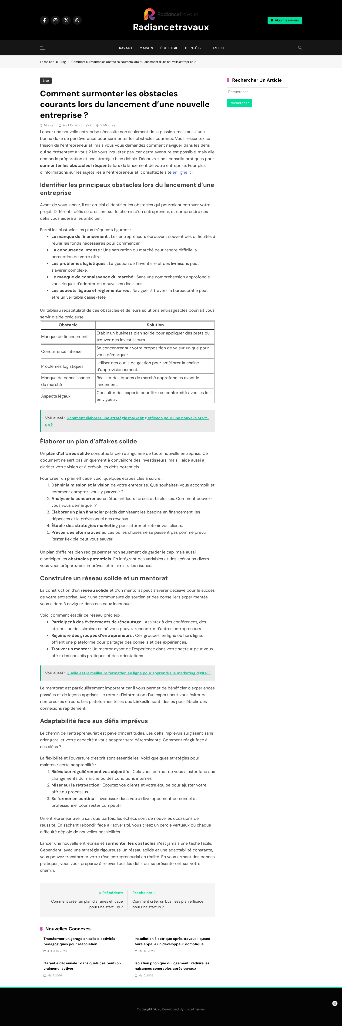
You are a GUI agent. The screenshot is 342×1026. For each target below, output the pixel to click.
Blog (46, 81)
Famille (218, 48)
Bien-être (194, 48)
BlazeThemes (194, 1009)
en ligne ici (183, 172)
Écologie (169, 48)
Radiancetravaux (171, 27)
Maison (146, 48)
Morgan (49, 125)
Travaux (125, 48)
